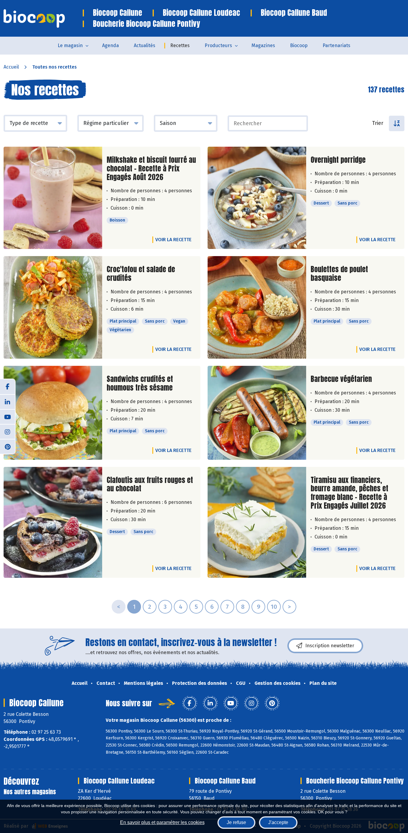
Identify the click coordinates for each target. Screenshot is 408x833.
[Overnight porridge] (257, 198)
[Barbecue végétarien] (257, 413)
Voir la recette (173, 239)
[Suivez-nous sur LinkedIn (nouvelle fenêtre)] (7, 401)
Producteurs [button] (218, 45)
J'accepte (278, 822)
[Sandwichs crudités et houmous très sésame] (53, 413)
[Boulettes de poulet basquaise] (257, 307)
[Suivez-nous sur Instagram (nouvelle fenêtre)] (7, 431)
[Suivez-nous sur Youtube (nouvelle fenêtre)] (7, 416)
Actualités (144, 45)
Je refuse (236, 822)
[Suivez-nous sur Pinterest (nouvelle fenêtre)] (7, 446)
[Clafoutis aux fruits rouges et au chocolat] (53, 522)
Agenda (110, 45)
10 (274, 606)
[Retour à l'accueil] (43, 18)
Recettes (180, 45)
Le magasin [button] (70, 45)
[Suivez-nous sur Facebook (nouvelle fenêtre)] (7, 386)
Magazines (263, 45)
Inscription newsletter (329, 645)
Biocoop (299, 45)
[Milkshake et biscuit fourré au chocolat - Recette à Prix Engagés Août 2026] (53, 198)
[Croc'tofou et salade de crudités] (53, 307)
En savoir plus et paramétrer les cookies (162, 822)
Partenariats (336, 45)
